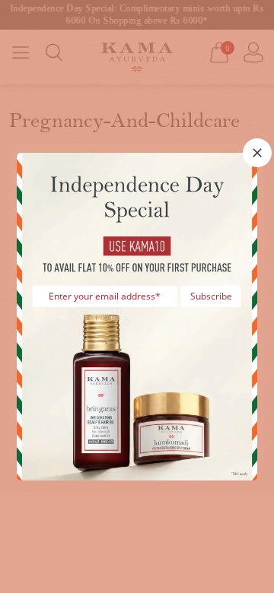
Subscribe (211, 296)
